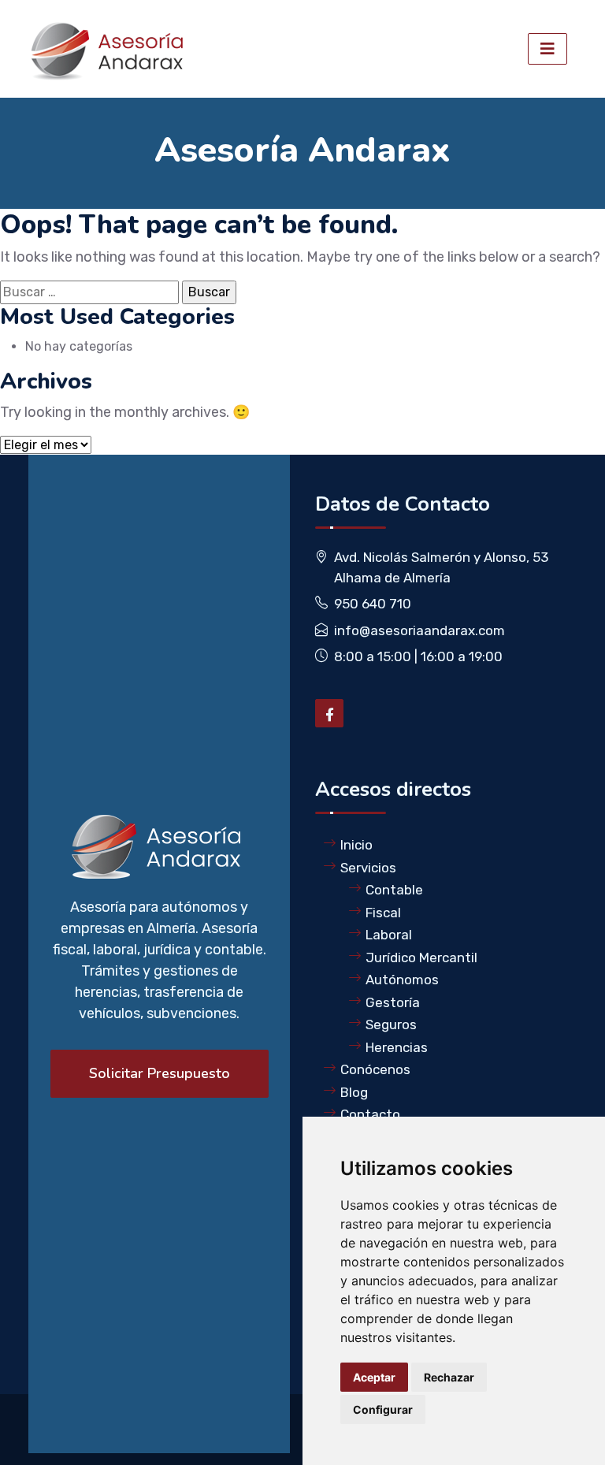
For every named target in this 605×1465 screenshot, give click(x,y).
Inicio (356, 845)
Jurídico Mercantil (421, 957)
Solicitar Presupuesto (159, 1073)
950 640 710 (372, 604)
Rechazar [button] (449, 1377)
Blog (354, 1092)
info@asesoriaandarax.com (419, 630)
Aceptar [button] (374, 1377)
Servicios (368, 868)
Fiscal (383, 912)
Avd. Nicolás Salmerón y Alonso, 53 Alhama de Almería (441, 567)
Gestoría (393, 1002)
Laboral (389, 935)
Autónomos (402, 979)
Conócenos (375, 1069)
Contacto (370, 1114)
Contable (394, 890)
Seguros (391, 1024)
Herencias (397, 1047)
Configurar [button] (383, 1409)
